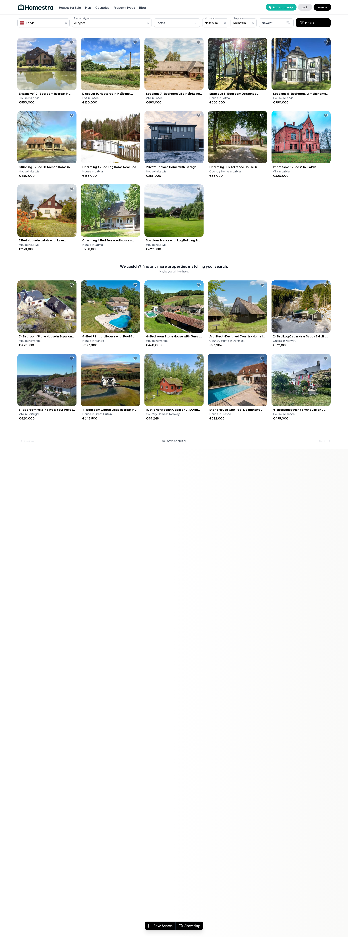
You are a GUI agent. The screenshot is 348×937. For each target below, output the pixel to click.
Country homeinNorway (163, 414)
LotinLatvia (90, 98)
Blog (142, 7)
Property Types (124, 7)
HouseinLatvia (29, 98)
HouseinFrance (30, 341)
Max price (238, 18)
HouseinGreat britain (97, 414)
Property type (81, 18)
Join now (322, 7)
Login (305, 7)
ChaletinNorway (284, 341)
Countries (102, 7)
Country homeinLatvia (225, 171)
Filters (309, 23)
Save (163, 926)
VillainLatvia (154, 98)
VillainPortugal (29, 414)
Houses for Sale (70, 7)
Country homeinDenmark (227, 341)
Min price (209, 18)
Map (88, 7)
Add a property (283, 7)
